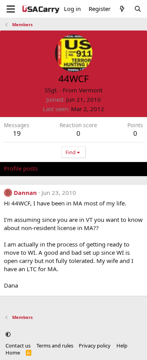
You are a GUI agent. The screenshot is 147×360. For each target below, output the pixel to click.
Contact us (18, 345)
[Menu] (11, 9)
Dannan (25, 192)
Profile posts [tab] (21, 168)
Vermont (90, 90)
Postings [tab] (101, 168)
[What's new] (122, 9)
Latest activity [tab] (63, 168)
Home (12, 352)
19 (17, 133)
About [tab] (129, 168)
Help (121, 345)
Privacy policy (95, 345)
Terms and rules (54, 345)
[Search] (137, 9)
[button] (8, 334)
